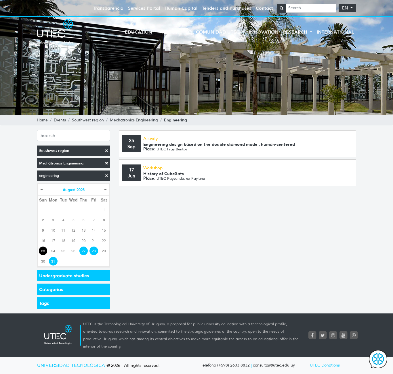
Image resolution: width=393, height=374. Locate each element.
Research (296, 32)
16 (43, 240)
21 (94, 240)
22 (104, 240)
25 (63, 250)
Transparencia (108, 8)
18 (63, 240)
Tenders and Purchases (226, 8)
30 (43, 261)
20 (84, 240)
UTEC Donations (325, 365)
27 (84, 250)
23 (43, 250)
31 (53, 261)
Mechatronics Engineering (61, 163)
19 (73, 240)
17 (53, 240)
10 (53, 230)
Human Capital (181, 8)
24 (53, 250)
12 (73, 230)
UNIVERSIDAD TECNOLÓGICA (71, 365)
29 (104, 250)
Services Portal (144, 8)
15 (104, 230)
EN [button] (345, 8)
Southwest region (54, 150)
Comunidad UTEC (218, 32)
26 (73, 250)
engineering (49, 175)
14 (94, 230)
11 (63, 230)
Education (139, 32)
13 (84, 230)
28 (94, 250)
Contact (264, 8)
